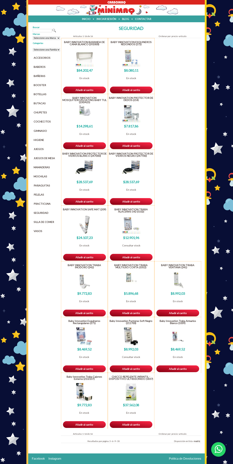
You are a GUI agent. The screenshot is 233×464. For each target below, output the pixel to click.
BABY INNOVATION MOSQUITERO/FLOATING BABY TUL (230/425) (84, 100)
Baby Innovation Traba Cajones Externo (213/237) (84, 377)
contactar (143, 18)
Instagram (54, 458)
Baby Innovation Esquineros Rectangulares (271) (84, 322)
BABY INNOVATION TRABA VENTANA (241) (177, 266)
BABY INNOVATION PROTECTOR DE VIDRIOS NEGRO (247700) (131, 154)
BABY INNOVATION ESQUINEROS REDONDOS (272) (131, 43)
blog (125, 18)
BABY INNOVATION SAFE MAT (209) (84, 209)
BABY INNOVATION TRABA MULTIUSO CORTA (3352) (131, 266)
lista (191, 441)
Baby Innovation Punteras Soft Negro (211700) (131, 322)
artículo (182, 36)
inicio (86, 18)
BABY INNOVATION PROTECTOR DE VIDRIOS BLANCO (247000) (84, 154)
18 (118, 441)
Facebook (38, 458)
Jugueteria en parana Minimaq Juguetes (116, 10)
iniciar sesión (106, 18)
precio (174, 36)
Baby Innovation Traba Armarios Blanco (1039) (178, 322)
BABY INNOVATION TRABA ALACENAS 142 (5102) (131, 210)
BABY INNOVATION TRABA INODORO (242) (84, 266)
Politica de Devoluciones (185, 458)
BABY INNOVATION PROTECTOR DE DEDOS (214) (131, 99)
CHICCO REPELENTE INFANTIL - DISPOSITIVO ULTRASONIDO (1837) (131, 377)
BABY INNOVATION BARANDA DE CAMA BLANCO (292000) (84, 43)
